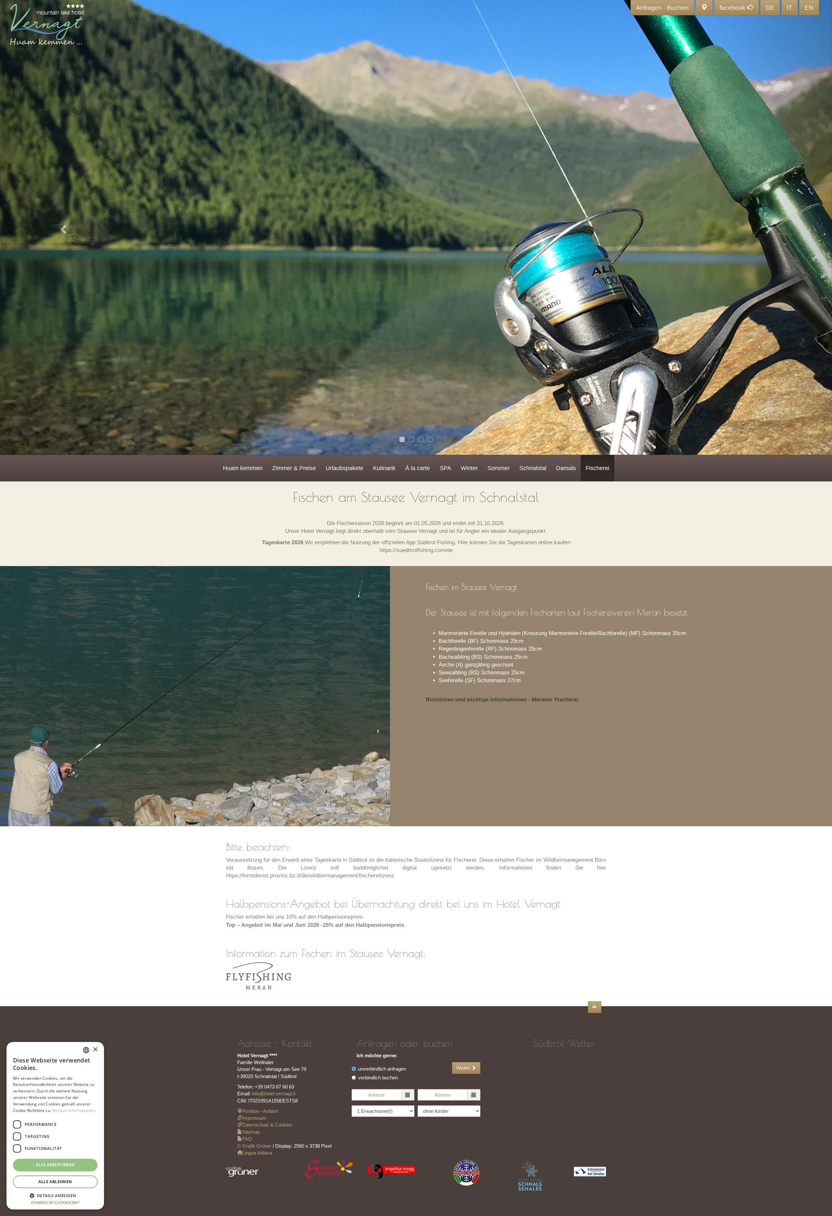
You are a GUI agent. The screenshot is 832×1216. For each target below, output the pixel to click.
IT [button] (789, 7)
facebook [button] (733, 7)
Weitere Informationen (73, 1110)
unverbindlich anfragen (382, 1069)
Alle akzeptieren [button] (55, 1165)
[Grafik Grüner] (242, 1174)
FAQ (247, 1139)
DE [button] (770, 7)
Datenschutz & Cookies (267, 1125)
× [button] (95, 1049)
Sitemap (251, 1132)
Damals (566, 468)
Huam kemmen (243, 468)
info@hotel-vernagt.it (273, 1093)
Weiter (463, 1068)
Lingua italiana (257, 1152)
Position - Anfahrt (260, 1111)
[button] (704, 7)
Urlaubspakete (344, 468)
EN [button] (809, 7)
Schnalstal (532, 468)
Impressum (254, 1118)
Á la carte (417, 468)
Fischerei (597, 468)
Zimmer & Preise (294, 468)
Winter (469, 468)
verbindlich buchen (378, 1077)
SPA (445, 468)
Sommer (499, 468)
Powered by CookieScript (55, 1202)
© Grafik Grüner (254, 1146)
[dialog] (55, 1125)
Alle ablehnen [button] (55, 1181)
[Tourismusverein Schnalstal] (590, 1174)
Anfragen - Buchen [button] (662, 7)
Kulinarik (384, 468)
